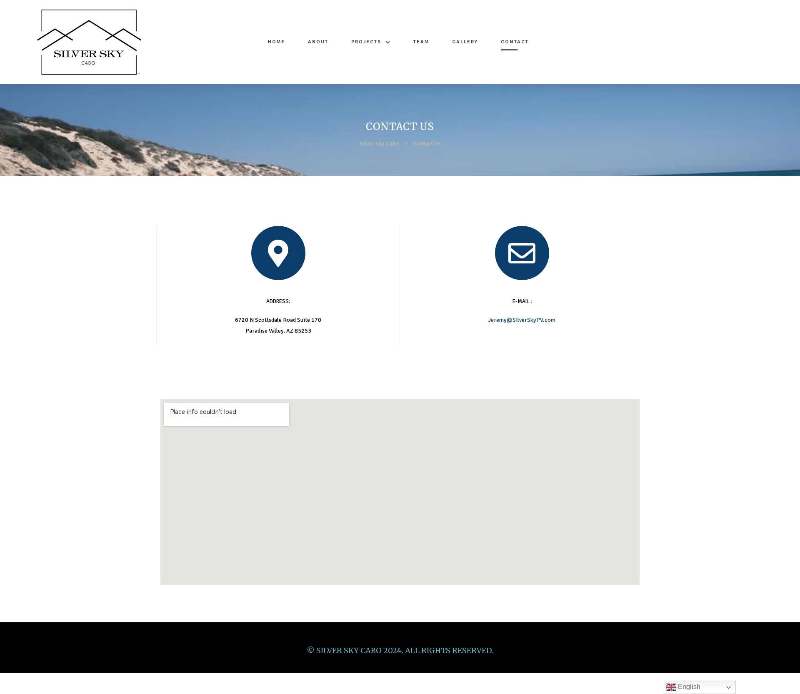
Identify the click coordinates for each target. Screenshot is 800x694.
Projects (366, 42)
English (688, 686)
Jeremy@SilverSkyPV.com (521, 319)
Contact (515, 42)
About (318, 42)
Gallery (465, 42)
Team (421, 42)
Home (276, 42)
